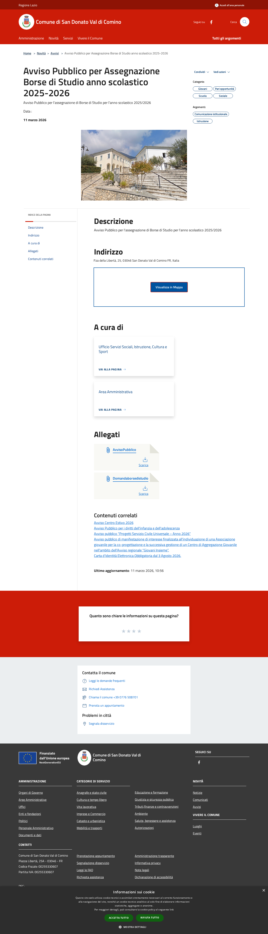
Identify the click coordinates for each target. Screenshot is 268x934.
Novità (41, 53)
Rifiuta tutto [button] (149, 917)
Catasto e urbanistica (91, 821)
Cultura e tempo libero (92, 799)
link (172, 909)
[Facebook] (210, 21)
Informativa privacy (148, 863)
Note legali (142, 870)
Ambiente (141, 813)
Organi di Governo (31, 792)
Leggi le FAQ (85, 870)
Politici (23, 821)
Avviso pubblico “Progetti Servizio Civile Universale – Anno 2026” (142, 533)
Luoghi (197, 826)
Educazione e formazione (151, 792)
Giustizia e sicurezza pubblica (154, 799)
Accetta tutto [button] (119, 917)
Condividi (200, 72)
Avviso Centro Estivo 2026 (113, 522)
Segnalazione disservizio (93, 863)
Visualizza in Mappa (169, 287)
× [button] (263, 890)
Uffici (22, 806)
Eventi (197, 833)
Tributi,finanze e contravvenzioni (157, 806)
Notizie (197, 792)
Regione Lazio (28, 5)
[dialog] (134, 910)
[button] (134, 927)
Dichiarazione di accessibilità (154, 877)
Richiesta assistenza (90, 877)
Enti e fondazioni (30, 813)
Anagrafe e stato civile (92, 792)
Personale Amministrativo (36, 828)
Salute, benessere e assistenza (155, 820)
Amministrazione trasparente (154, 855)
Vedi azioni (219, 72)
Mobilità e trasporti (89, 828)
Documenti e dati (30, 835)
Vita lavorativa (86, 806)
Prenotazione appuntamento (96, 855)
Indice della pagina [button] (39, 215)
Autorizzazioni (144, 827)
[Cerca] (244, 22)
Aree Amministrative (32, 799)
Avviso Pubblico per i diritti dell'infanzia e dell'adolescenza (137, 528)
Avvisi (55, 53)
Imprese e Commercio (91, 813)
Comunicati (200, 799)
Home (27, 53)
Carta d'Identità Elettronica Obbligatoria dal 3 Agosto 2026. (137, 555)
